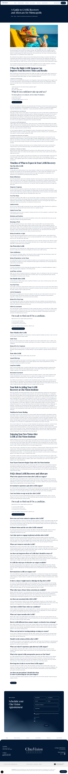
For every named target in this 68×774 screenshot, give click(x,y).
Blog (15, 16)
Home (12, 16)
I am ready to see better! (17, 102)
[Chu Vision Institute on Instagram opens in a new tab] (61, 754)
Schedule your (16, 703)
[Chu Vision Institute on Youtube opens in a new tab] (64, 754)
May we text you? (36, 717)
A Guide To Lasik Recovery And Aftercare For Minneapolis (27, 16)
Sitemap (40, 764)
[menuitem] (15, 3)
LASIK (40, 48)
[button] (2, 772)
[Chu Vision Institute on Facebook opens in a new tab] (63, 754)
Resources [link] (39, 2)
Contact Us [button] (63, 771)
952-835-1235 (52, 770)
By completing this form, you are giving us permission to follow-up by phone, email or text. (47, 714)
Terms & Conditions (29, 764)
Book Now (63, 2)
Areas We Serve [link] (45, 2)
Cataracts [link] (27, 2)
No (35, 721)
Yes (35, 718)
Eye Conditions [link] (32, 2)
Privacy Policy (36, 764)
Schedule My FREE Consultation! (18, 328)
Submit (46, 725)
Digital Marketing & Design (60, 764)
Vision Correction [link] (21, 2)
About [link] (15, 2)
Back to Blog (13, 682)
